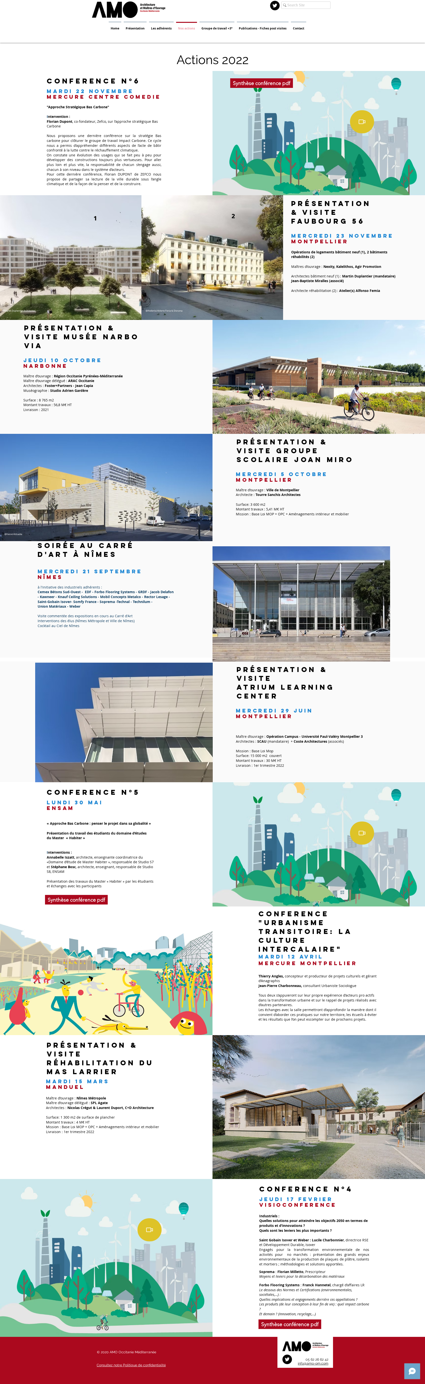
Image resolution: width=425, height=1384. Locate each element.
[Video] (362, 121)
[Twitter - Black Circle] (275, 5)
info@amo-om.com (313, 1363)
